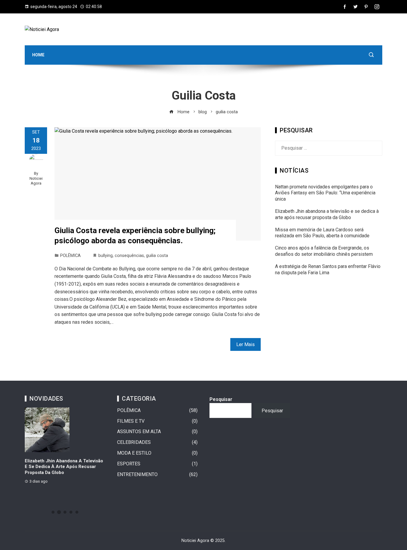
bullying (105, 255)
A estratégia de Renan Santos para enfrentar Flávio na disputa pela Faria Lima (327, 269)
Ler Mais (245, 344)
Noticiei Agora (36, 181)
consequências (129, 255)
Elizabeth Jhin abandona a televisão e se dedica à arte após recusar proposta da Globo (327, 214)
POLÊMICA (70, 255)
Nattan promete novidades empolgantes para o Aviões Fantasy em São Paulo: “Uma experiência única (325, 193)
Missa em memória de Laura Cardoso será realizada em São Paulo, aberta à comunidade (322, 233)
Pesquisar (220, 399)
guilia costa (157, 255)
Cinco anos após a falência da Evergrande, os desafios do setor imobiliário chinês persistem (324, 251)
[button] (53, 512)
